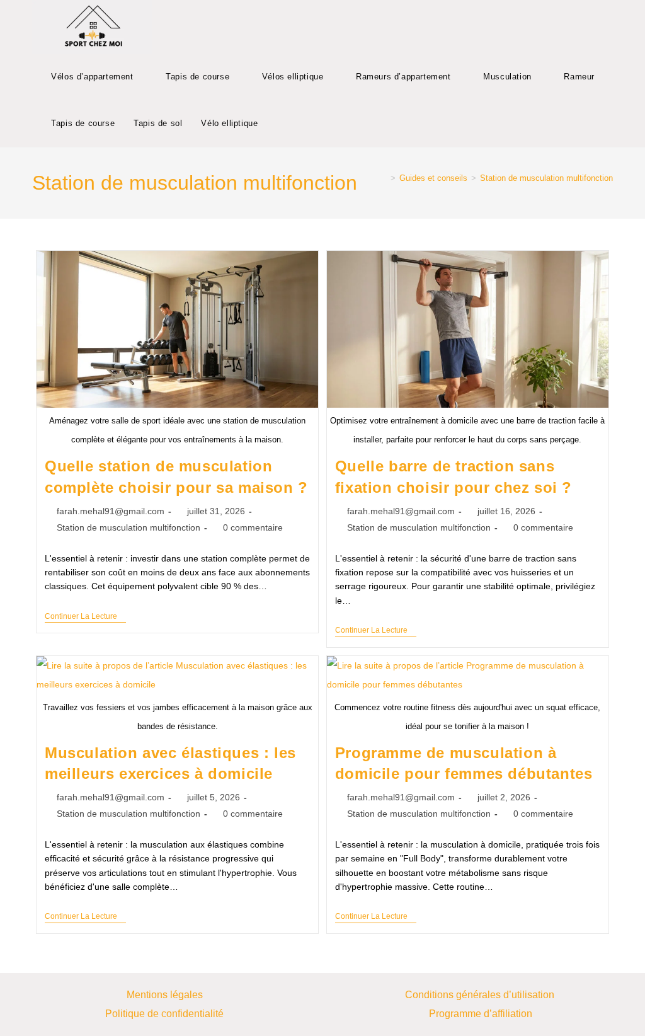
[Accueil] (383, 178)
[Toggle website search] (279, 123)
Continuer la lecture (85, 616)
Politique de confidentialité (164, 1013)
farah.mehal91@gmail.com (110, 511)
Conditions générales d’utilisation (481, 994)
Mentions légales (165, 994)
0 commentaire (253, 527)
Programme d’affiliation (480, 1013)
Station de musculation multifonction (546, 178)
